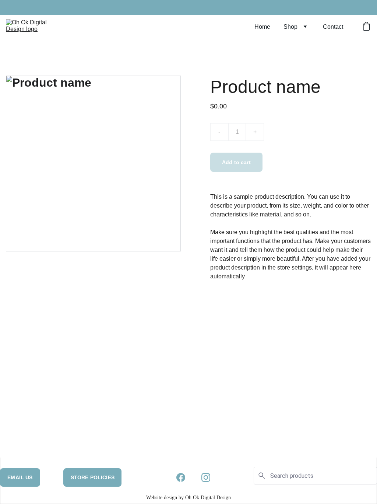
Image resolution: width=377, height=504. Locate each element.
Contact (333, 27)
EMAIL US (19, 477)
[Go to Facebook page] (180, 477)
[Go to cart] (366, 26)
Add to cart (236, 162)
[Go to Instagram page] (205, 477)
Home (262, 27)
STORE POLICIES (92, 477)
